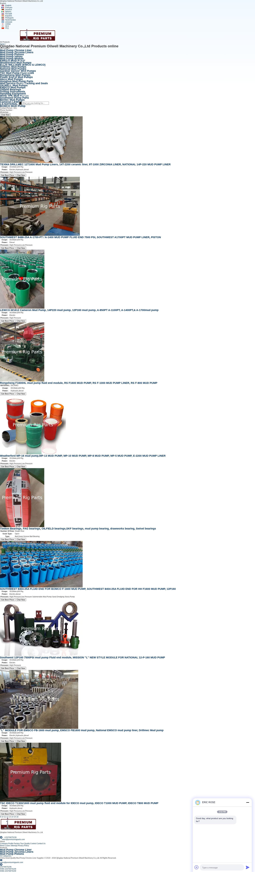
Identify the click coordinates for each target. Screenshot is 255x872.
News (2, 846)
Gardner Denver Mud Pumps (18, 70)
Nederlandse (10, 20)
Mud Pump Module (12, 58)
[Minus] (247, 802)
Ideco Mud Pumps (11, 79)
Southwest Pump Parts (14, 97)
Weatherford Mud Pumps (15, 62)
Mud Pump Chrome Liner (16, 50)
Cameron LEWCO (11, 101)
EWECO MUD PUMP (12, 60)
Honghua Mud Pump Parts (16, 81)
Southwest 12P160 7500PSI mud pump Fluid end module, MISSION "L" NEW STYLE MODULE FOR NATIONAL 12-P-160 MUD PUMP (82, 657)
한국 (7, 26)
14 (12, 817)
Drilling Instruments (12, 91)
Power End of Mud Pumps (16, 77)
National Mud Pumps (13, 68)
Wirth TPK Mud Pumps (14, 95)
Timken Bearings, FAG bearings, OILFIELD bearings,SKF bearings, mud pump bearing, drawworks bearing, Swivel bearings (78, 528)
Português (9, 18)
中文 (7, 28)
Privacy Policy (23, 846)
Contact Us (41, 844)
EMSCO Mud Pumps (13, 87)
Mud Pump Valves (11, 56)
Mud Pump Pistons (12, 54)
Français (8, 7)
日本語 (8, 24)
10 (2, 817)
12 (7, 817)
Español (8, 16)
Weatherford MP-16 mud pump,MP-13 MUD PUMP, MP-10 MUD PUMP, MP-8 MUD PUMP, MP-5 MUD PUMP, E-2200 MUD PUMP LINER (83, 455)
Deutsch (8, 10)
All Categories (5, 856)
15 (15, 817)
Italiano (8, 12)
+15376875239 (16, 112)
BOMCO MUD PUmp (12, 106)
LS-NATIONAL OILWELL (15, 103)
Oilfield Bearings (10, 89)
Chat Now (5, 115)
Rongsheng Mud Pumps (15, 75)
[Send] (247, 867)
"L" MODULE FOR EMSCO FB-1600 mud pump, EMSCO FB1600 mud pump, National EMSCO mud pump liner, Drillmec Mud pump (82, 730)
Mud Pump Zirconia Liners (16, 52)
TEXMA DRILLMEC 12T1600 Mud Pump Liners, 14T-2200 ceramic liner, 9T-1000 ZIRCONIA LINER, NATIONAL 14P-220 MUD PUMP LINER (85, 164)
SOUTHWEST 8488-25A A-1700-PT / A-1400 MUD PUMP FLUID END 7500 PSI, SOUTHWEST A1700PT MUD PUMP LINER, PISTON (80, 237)
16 (17, 817)
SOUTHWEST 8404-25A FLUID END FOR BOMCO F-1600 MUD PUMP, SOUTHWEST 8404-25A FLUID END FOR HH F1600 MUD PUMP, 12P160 (88, 588)
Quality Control (30, 844)
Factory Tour (19, 844)
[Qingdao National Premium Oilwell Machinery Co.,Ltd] (37, 42)
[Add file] (196, 867)
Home (2, 44)
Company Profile (6, 844)
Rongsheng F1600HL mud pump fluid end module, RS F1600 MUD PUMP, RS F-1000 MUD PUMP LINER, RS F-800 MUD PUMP (78, 382)
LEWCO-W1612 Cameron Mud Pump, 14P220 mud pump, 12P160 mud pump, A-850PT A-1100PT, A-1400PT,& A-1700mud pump (79, 310)
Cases (7, 846)
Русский (8, 14)
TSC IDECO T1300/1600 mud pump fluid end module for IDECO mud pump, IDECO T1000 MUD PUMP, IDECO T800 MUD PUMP (79, 803)
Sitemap (14, 846)
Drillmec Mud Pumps (13, 66)
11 (5, 817)
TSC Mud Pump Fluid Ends (17, 73)
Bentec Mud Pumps (12, 99)
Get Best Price (7, 175)
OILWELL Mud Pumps (14, 85)
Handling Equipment (13, 93)
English (8, 5)
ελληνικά (8, 22)
